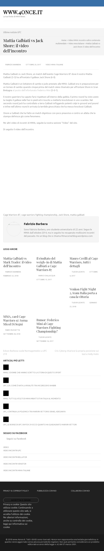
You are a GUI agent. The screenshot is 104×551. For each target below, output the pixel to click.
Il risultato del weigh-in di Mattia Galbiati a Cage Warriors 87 (49, 264)
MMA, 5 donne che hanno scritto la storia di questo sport (32, 372)
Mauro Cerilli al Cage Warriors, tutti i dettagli (84, 262)
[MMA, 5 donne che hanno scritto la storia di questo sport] (6, 369)
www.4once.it (23, 12)
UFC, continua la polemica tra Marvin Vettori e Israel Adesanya (34, 412)
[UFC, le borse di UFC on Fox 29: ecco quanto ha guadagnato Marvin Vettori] (6, 421)
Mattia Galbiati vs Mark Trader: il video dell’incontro (17, 262)
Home (63, 40)
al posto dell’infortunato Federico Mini (32, 90)
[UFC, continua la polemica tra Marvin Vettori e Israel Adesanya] (6, 408)
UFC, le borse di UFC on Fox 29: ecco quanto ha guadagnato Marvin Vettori (40, 425)
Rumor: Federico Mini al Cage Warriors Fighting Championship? (48, 325)
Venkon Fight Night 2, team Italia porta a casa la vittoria (83, 293)
